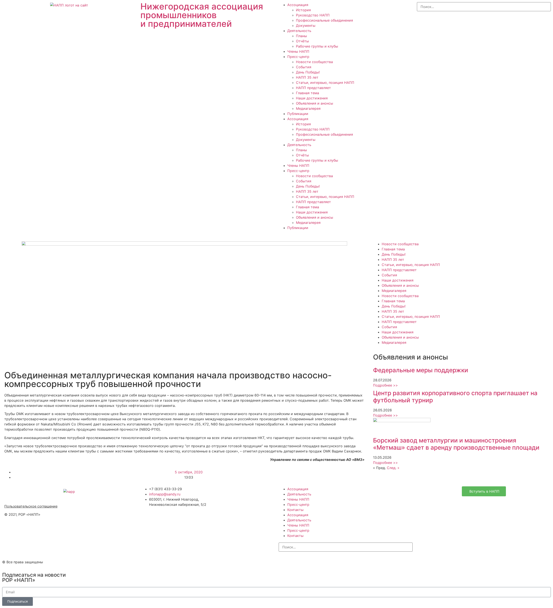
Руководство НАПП (313, 15)
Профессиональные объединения (324, 20)
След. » (393, 468)
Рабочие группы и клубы (317, 46)
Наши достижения (312, 98)
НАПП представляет (313, 88)
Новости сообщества (314, 62)
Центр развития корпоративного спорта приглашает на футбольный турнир (455, 396)
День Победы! (308, 72)
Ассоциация (297, 5)
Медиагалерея (308, 108)
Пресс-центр (298, 56)
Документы (305, 25)
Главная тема (307, 93)
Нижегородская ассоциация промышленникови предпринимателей (201, 15)
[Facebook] (296, 561)
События (303, 67)
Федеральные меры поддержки (420, 370)
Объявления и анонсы (314, 103)
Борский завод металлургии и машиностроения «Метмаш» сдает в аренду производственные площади (456, 444)
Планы (301, 36)
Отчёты (302, 41)
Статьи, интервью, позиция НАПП (325, 82)
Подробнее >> (385, 385)
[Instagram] (284, 561)
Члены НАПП (298, 51)
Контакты (295, 510)
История (303, 10)
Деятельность (299, 31)
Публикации (297, 113)
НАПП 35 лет (307, 77)
